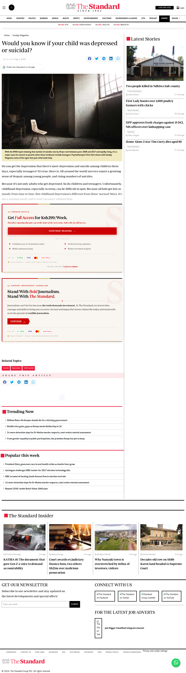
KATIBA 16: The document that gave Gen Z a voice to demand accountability (24, 564)
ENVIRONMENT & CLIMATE (126, 18)
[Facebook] (106, 596)
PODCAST (153, 18)
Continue (18, 321)
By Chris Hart (8, 59)
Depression (16, 368)
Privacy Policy (112, 652)
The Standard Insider (31, 515)
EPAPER (164, 18)
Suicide (6, 368)
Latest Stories (145, 38)
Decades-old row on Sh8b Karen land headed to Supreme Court (161, 564)
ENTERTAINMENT (91, 18)
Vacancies (53, 652)
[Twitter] (129, 596)
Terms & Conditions (132, 652)
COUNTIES (20, 18)
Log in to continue (71, 266)
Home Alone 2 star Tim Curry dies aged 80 (154, 141)
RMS (99, 652)
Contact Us (26, 652)
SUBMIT (74, 604)
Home (7, 35)
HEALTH (66, 18)
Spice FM (103, 25)
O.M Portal (75, 652)
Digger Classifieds (117, 628)
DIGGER (175, 18)
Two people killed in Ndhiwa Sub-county (153, 86)
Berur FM (122, 25)
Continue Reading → (62, 231)
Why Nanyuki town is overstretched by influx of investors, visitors (112, 564)
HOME (9, 18)
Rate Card (39, 652)
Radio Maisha (83, 25)
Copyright (88, 652)
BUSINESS (44, 18)
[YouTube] (173, 596)
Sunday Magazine (21, 35)
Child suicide (29, 368)
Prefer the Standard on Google (21, 67)
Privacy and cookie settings (155, 651)
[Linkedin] (151, 596)
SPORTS (76, 18)
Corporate (11, 652)
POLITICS (32, 18)
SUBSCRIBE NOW (164, 8)
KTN (143, 18)
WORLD (55, 18)
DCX (63, 652)
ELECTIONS (106, 18)
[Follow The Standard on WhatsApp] (175, 662)
